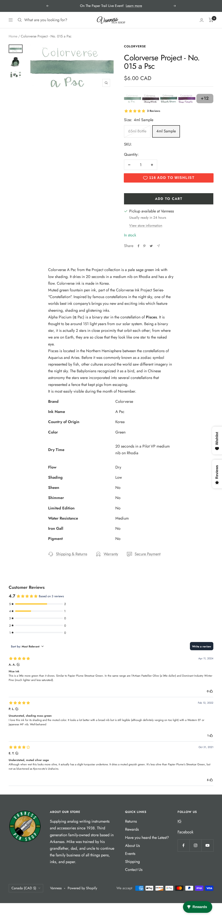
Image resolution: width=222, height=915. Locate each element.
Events (130, 853)
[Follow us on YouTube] (207, 845)
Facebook (185, 832)
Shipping (132, 861)
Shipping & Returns (71, 554)
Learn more (134, 5)
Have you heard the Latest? (147, 837)
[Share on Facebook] (138, 245)
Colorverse (135, 46)
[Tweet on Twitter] (151, 245)
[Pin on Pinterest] (144, 245)
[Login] (202, 20)
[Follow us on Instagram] (195, 845)
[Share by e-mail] (158, 245)
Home (13, 36)
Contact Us (133, 869)
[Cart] (211, 20)
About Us (132, 845)
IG (179, 821)
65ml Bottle (137, 131)
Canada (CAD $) (23, 888)
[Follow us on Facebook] (183, 845)
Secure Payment (147, 554)
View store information (145, 225)
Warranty (111, 554)
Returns (131, 821)
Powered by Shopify (82, 888)
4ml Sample (166, 131)
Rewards (132, 829)
